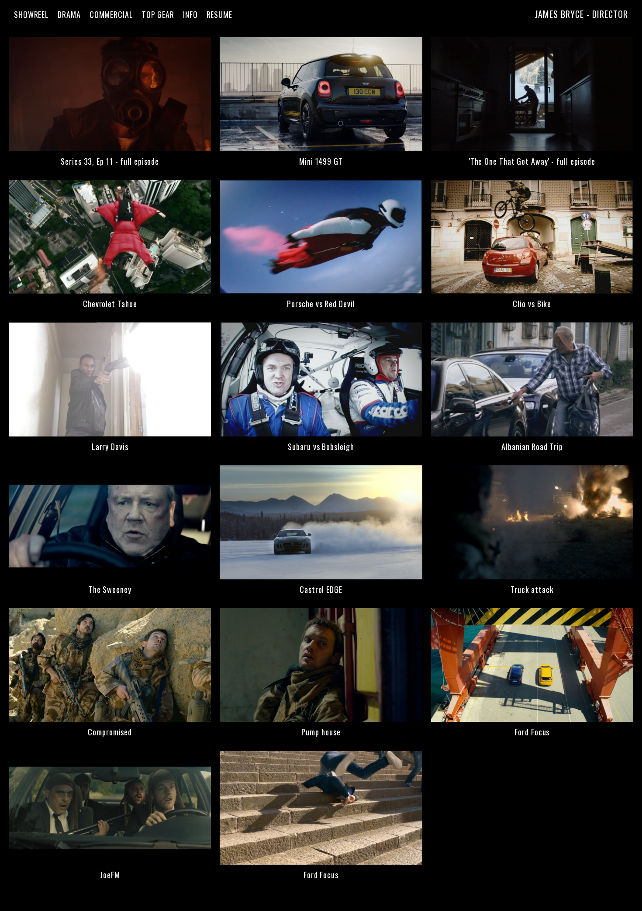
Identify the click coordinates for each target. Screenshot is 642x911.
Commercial (111, 15)
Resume (219, 15)
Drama (69, 15)
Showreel (31, 15)
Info (190, 15)
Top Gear (158, 15)
